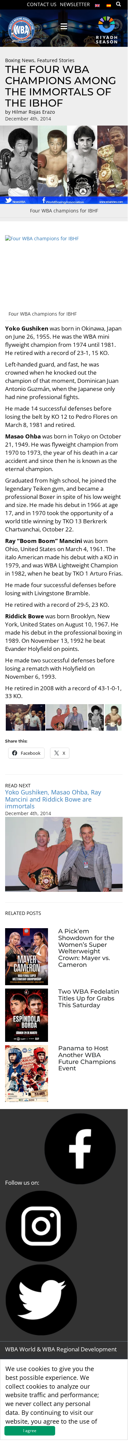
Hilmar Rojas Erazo (33, 112)
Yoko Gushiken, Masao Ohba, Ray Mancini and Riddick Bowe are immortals (53, 799)
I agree (29, 1430)
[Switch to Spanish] (109, 4)
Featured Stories (56, 60)
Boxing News (19, 60)
